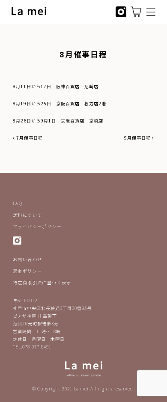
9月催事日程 (138, 137)
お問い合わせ (27, 259)
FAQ (17, 203)
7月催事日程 (29, 137)
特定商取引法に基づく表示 (42, 282)
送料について (27, 214)
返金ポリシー (27, 271)
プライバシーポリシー (37, 226)
